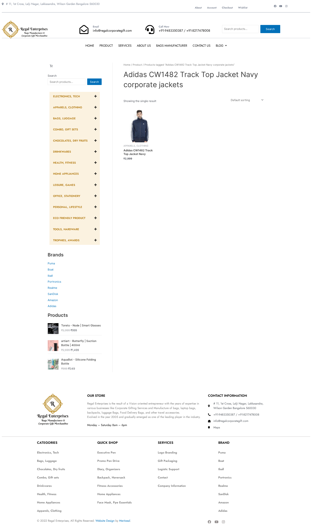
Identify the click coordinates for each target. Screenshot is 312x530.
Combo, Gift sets (48, 477)
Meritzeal (124, 521)
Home (89, 45)
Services (124, 45)
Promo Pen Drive (108, 461)
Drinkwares (44, 486)
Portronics (54, 281)
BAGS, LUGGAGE (64, 118)
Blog (219, 45)
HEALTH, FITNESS (64, 163)
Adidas (52, 306)
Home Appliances (48, 502)
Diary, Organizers (108, 469)
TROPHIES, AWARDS (66, 240)
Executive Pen (106, 452)
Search (270, 29)
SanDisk (53, 294)
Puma (51, 263)
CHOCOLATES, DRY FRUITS (70, 141)
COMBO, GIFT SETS (65, 129)
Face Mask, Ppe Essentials (114, 502)
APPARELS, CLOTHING (67, 107)
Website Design (105, 521)
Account (211, 7)
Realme (52, 288)
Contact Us (201, 45)
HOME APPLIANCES (66, 174)
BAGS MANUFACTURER (171, 45)
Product (106, 45)
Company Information (172, 486)
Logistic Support (168, 469)
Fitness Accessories (110, 486)
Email (96, 26)
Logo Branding (167, 452)
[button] (221, 45)
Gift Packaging (167, 461)
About (198, 7)
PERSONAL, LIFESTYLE (67, 207)
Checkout (227, 7)
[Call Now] (149, 29)
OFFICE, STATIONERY (66, 196)
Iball (50, 275)
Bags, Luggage (47, 461)
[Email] (83, 29)
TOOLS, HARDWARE (66, 229)
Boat (50, 269)
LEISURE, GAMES (64, 185)
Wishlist (242, 7)
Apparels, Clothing (49, 511)
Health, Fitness (46, 494)
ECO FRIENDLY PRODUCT (69, 218)
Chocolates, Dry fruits (51, 469)
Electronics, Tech (66, 96)
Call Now (164, 26)
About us (144, 45)
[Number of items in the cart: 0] (51, 66)
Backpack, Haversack (111, 477)
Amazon (53, 300)
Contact (163, 477)
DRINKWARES (62, 152)
